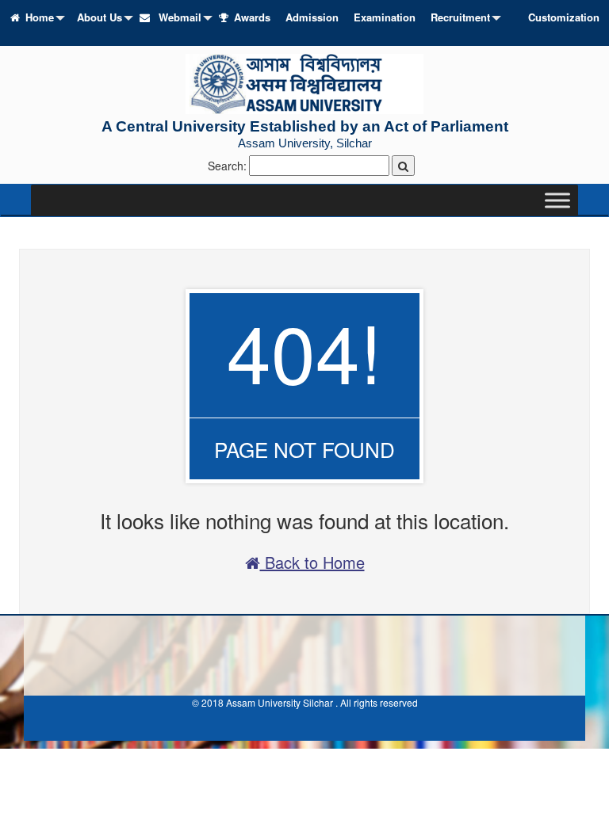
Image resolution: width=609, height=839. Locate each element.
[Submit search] (403, 165)
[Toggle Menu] (557, 200)
